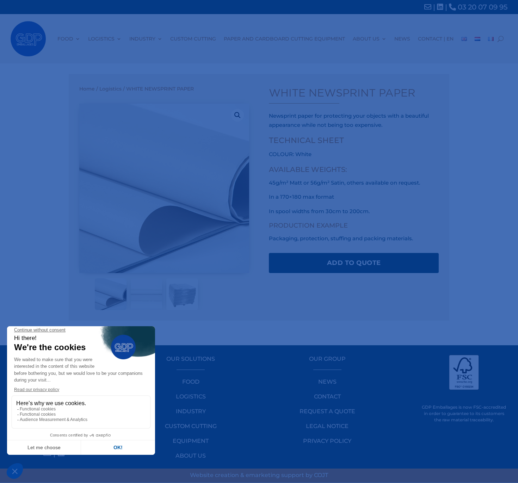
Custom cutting (193, 39)
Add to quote (354, 263)
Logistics (101, 39)
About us (366, 39)
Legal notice (327, 426)
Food (65, 39)
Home (87, 89)
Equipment (191, 441)
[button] (237, 115)
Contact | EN (436, 39)
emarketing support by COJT (287, 475)
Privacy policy (327, 441)
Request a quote (327, 411)
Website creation (214, 475)
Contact (327, 396)
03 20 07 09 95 (481, 7)
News (402, 39)
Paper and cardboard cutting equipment (284, 39)
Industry (142, 39)
